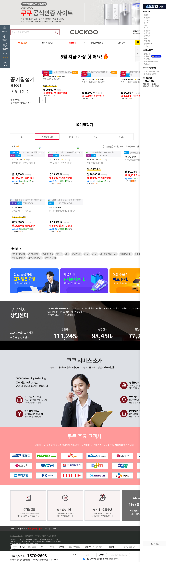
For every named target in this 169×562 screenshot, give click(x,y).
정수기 (146, 23)
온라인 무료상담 (96, 42)
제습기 (96, 136)
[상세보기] (115, 558)
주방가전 (147, 33)
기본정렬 (108, 146)
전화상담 (5, 40)
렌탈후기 (147, 53)
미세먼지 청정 (47, 136)
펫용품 (146, 46)
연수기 (146, 28)
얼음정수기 (147, 20)
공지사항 (147, 64)
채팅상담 (5, 49)
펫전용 (121, 136)
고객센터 (121, 42)
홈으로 (13, 528)
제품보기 (72, 42)
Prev (42, 100)
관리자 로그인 (50, 528)
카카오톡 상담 (137, 42)
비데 (145, 25)
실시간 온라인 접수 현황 (151, 71)
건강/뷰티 (147, 41)
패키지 (146, 15)
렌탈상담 (5, 31)
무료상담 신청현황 (150, 74)
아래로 (137, 59)
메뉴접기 (137, 48)
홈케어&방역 (148, 43)
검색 (56, 32)
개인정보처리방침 (35, 528)
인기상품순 (118, 146)
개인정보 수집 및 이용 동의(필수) (98, 558)
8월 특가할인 (47, 42)
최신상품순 (130, 146)
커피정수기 (147, 17)
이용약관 (21, 528)
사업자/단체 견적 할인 (151, 61)
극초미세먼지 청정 (71, 136)
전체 (22, 136)
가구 (145, 38)
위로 (5, 63)
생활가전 (147, 36)
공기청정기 (147, 30)
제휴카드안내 (148, 59)
